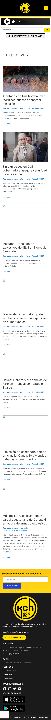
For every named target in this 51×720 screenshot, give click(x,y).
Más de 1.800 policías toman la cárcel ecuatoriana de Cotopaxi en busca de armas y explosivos (25, 519)
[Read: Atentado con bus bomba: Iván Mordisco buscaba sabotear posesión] (25, 79)
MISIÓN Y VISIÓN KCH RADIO (16, 632)
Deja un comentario (10, 108)
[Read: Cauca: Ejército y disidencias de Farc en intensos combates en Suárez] (25, 364)
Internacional (25, 108)
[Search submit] (47, 30)
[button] (46, 8)
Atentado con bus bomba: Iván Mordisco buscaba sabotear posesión (24, 100)
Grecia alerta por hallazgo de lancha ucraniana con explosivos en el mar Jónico (25, 318)
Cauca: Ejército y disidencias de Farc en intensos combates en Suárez (25, 383)
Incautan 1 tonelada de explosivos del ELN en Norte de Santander (25, 247)
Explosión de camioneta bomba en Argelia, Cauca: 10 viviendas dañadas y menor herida (24, 455)
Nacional (23, 528)
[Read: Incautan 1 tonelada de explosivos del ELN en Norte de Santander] (25, 222)
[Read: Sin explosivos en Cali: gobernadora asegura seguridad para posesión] (25, 147)
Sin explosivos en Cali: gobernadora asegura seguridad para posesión (25, 170)
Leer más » (7, 123)
